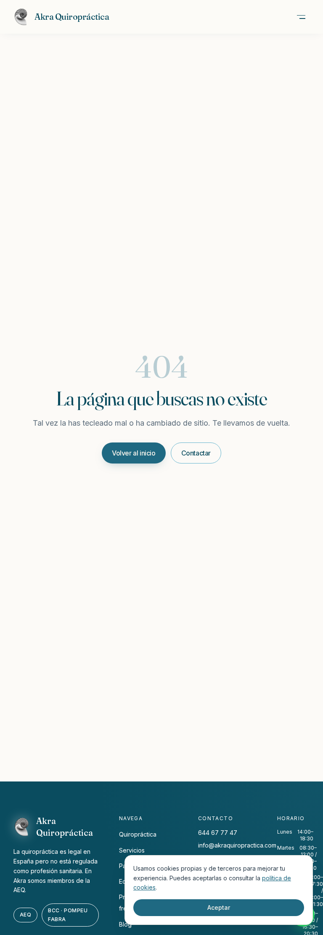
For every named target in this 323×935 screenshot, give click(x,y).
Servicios (132, 850)
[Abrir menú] (301, 16)
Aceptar (218, 907)
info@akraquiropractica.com (237, 845)
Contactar (196, 453)
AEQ (25, 914)
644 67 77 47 (217, 832)
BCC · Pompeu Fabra (67, 914)
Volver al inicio (134, 453)
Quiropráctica (137, 834)
